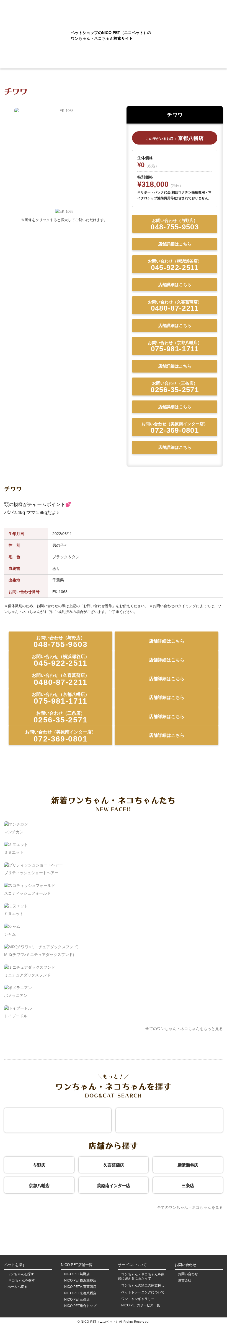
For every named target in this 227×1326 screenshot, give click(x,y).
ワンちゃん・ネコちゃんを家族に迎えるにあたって (141, 1276)
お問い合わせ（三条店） (175, 387)
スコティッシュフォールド (27, 893)
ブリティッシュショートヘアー (31, 873)
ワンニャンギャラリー (137, 1299)
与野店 (39, 1164)
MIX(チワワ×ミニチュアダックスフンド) (39, 954)
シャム (10, 934)
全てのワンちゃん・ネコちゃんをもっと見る (184, 1028)
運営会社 (184, 1280)
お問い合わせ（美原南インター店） (174, 427)
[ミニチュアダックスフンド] (29, 967)
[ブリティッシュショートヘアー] (33, 865)
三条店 (188, 1184)
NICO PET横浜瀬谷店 (80, 1280)
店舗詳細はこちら (174, 244)
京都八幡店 (39, 1184)
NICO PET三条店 (77, 1299)
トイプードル (15, 1016)
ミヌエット (14, 852)
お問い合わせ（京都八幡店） (175, 346)
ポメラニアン (15, 995)
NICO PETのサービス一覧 (140, 1305)
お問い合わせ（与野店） (175, 224)
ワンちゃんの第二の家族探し (142, 1285)
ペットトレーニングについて (142, 1292)
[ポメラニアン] (18, 988)
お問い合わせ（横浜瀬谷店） (175, 265)
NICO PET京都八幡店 (80, 1293)
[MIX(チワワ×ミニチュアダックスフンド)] (41, 947)
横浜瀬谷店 (187, 1164)
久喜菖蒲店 (113, 1164)
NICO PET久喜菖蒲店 (80, 1287)
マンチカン (14, 832)
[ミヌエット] (16, 844)
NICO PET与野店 (77, 1274)
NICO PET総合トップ (80, 1306)
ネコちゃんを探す (21, 1280)
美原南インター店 (113, 1184)
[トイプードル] (18, 1008)
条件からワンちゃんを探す (57, 1119)
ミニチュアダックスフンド (27, 975)
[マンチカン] (16, 824)
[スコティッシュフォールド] (29, 885)
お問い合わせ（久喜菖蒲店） (175, 306)
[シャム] (12, 926)
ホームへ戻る (17, 1287)
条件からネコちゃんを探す (169, 1119)
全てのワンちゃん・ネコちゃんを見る (190, 1207)
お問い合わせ (188, 1274)
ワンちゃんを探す (20, 1274)
